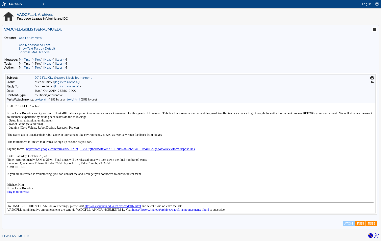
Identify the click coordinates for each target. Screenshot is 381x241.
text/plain (41, 99)
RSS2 (371, 223)
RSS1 (360, 223)
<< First (25, 59)
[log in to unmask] (66, 82)
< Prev (37, 59)
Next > (48, 59)
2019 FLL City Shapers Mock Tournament (63, 77)
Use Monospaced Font (34, 45)
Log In (366, 4)
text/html (73, 99)
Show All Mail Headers (34, 52)
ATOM (348, 223)
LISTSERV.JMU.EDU (16, 236)
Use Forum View (30, 38)
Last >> (61, 59)
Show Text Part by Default (37, 48)
